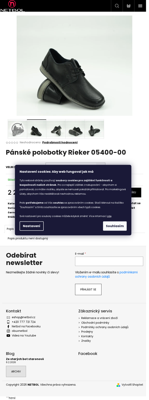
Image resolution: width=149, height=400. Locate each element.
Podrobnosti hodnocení (60, 142)
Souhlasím (115, 226)
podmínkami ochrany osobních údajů (106, 274)
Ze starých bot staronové (25, 359)
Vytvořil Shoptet (132, 385)
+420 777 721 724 (24, 322)
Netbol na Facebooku (26, 326)
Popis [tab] (10, 229)
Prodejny (87, 332)
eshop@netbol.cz (23, 317)
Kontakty (87, 336)
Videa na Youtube (24, 335)
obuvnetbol (19, 331)
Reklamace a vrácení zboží (99, 318)
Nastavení (31, 226)
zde (109, 216)
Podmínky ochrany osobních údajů (104, 327)
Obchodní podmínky (95, 323)
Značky (86, 341)
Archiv (16, 371)
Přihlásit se (88, 289)
